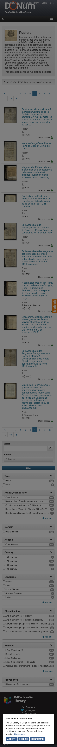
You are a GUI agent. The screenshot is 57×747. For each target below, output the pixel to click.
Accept (11, 739)
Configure (37, 739)
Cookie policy (20, 734)
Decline (23, 739)
